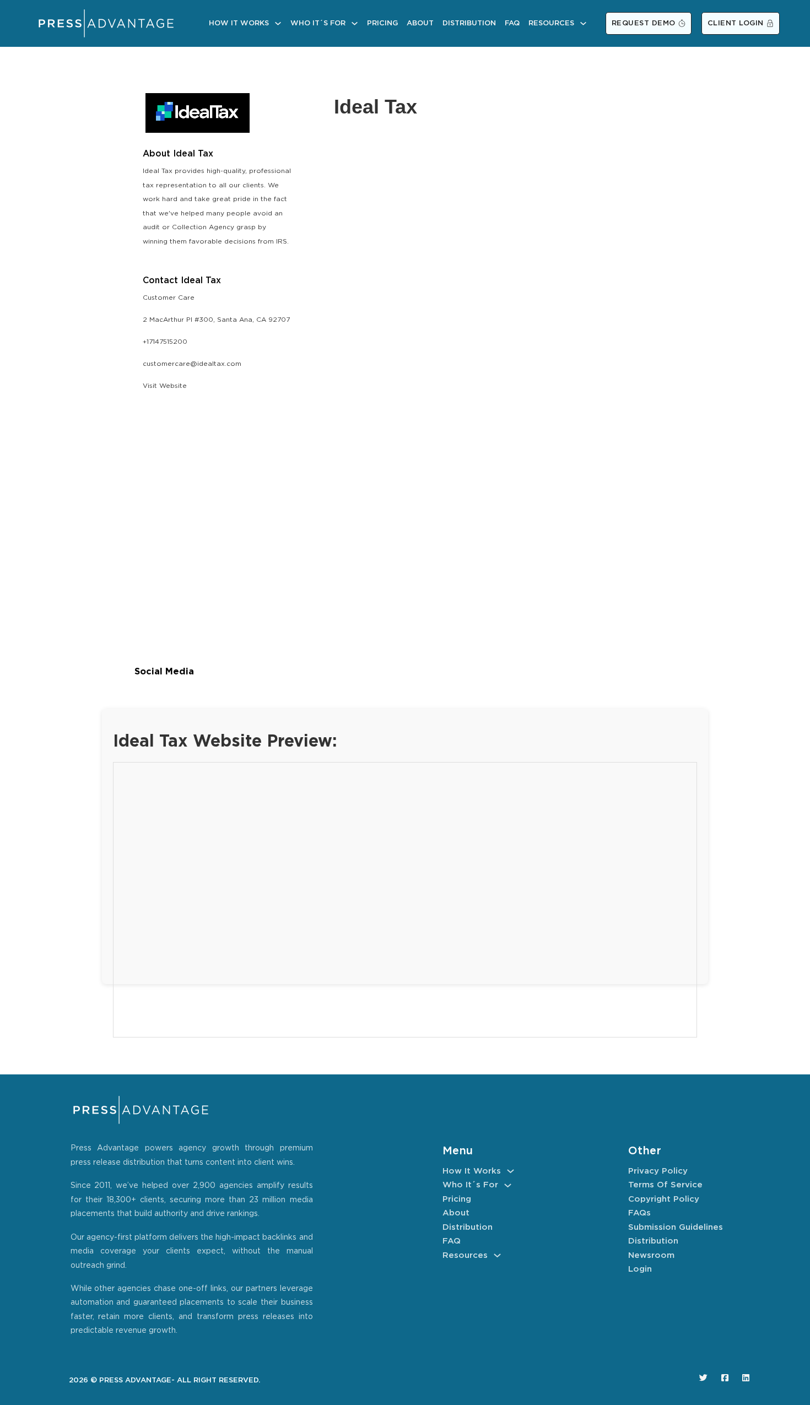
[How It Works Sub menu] (278, 23)
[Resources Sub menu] (583, 23)
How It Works (239, 23)
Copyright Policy (663, 1199)
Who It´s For (317, 23)
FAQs (639, 1213)
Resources (551, 23)
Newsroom (651, 1255)
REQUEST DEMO (644, 23)
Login (640, 1269)
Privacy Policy (658, 1171)
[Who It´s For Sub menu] (354, 23)
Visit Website (165, 386)
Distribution (469, 23)
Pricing (382, 23)
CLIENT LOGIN (736, 23)
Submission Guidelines (675, 1227)
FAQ (512, 23)
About (420, 23)
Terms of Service (665, 1184)
